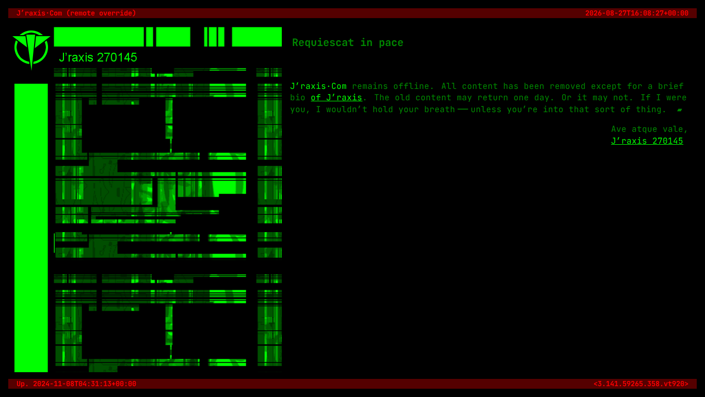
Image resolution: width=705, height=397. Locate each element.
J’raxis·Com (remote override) (76, 13)
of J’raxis (336, 97)
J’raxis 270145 (647, 140)
